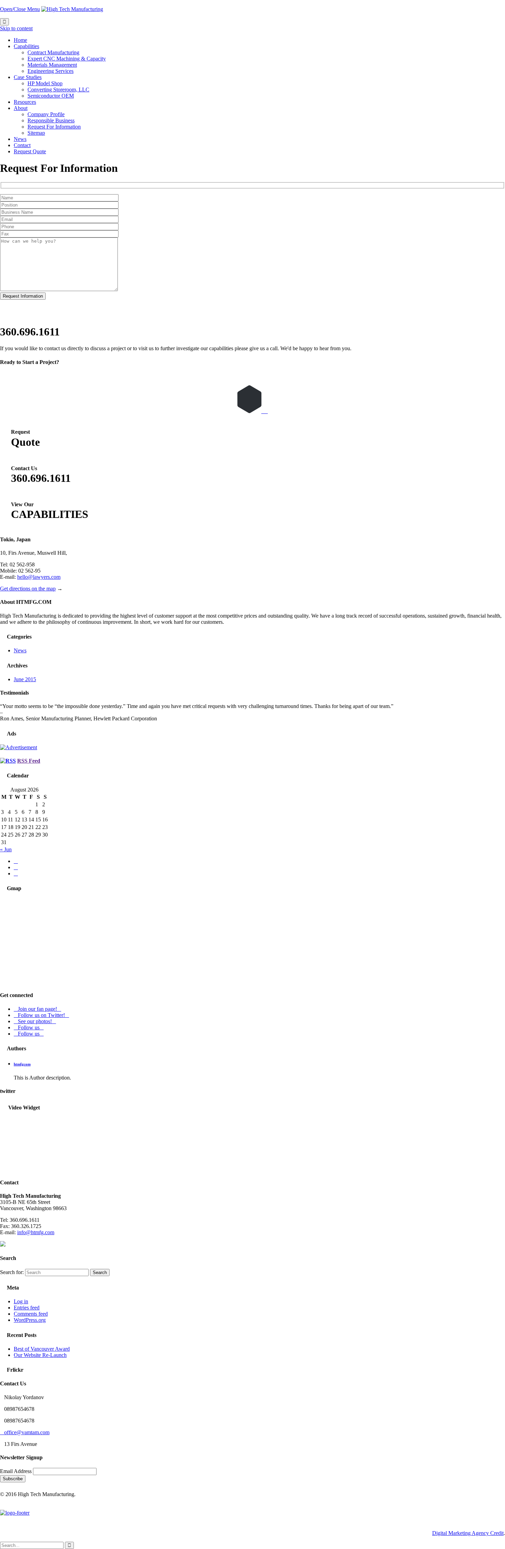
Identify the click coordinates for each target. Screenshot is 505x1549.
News (20, 650)
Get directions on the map (28, 588)
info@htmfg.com (35, 1232)
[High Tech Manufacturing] (72, 9)
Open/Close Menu (20, 9)
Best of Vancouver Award (42, 1349)
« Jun (6, 849)
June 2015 (25, 679)
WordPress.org (30, 1320)
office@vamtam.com (24, 1432)
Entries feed (27, 1307)
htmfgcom (22, 1064)
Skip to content (16, 28)
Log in (21, 1301)
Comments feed (31, 1314)
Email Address (16, 1471)
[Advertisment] (18, 747)
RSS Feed (28, 761)
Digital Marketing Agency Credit (468, 1533)
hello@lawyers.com (38, 577)
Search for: (12, 1272)
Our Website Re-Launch (40, 1355)
